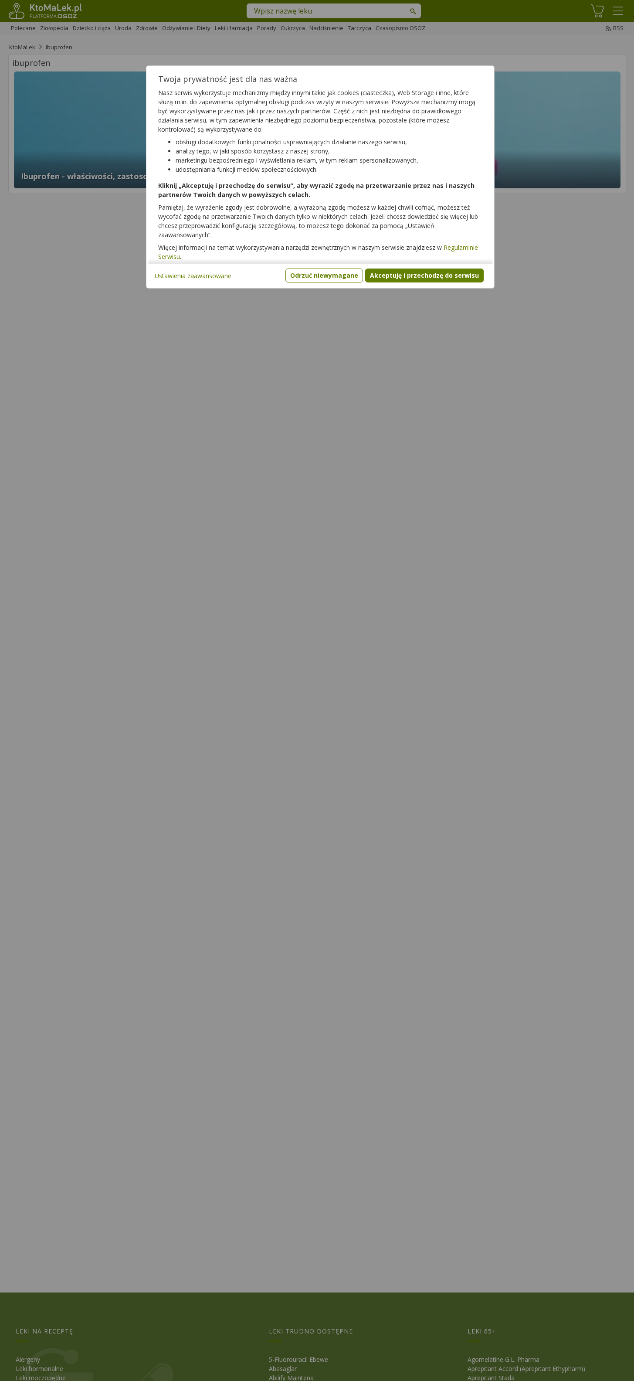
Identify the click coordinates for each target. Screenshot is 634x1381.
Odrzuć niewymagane (324, 275)
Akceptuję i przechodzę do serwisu (424, 275)
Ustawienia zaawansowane (193, 276)
